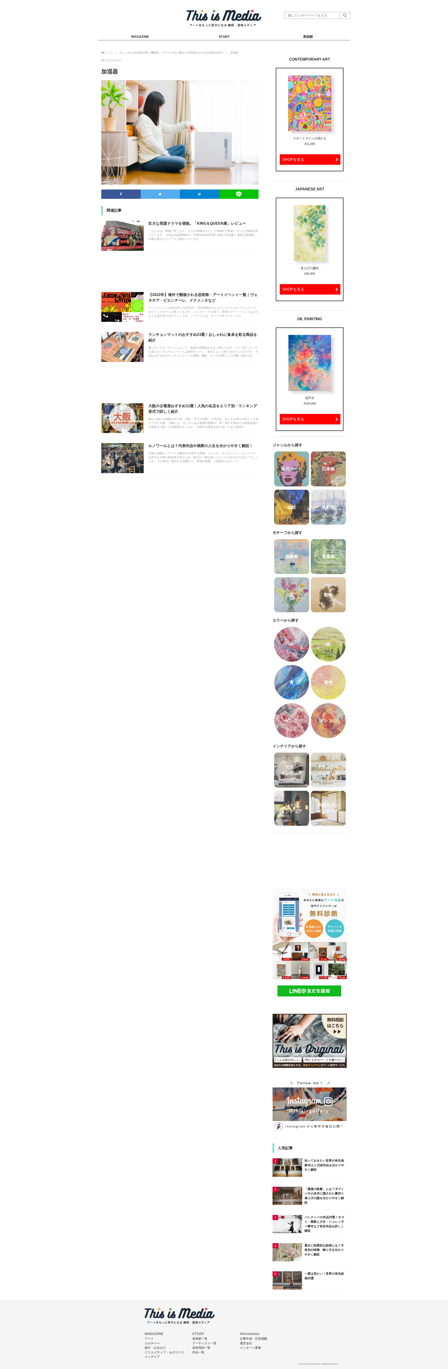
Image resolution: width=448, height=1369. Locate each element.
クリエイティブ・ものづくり (164, 1352)
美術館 (308, 36)
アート (149, 1338)
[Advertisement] (180, 276)
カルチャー (152, 1343)
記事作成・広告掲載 (253, 1338)
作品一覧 (198, 1352)
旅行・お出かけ (155, 1347)
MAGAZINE (140, 36)
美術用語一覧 (201, 1347)
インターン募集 (250, 1347)
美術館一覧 (199, 1338)
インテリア (152, 1357)
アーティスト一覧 (204, 1343)
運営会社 (246, 1343)
